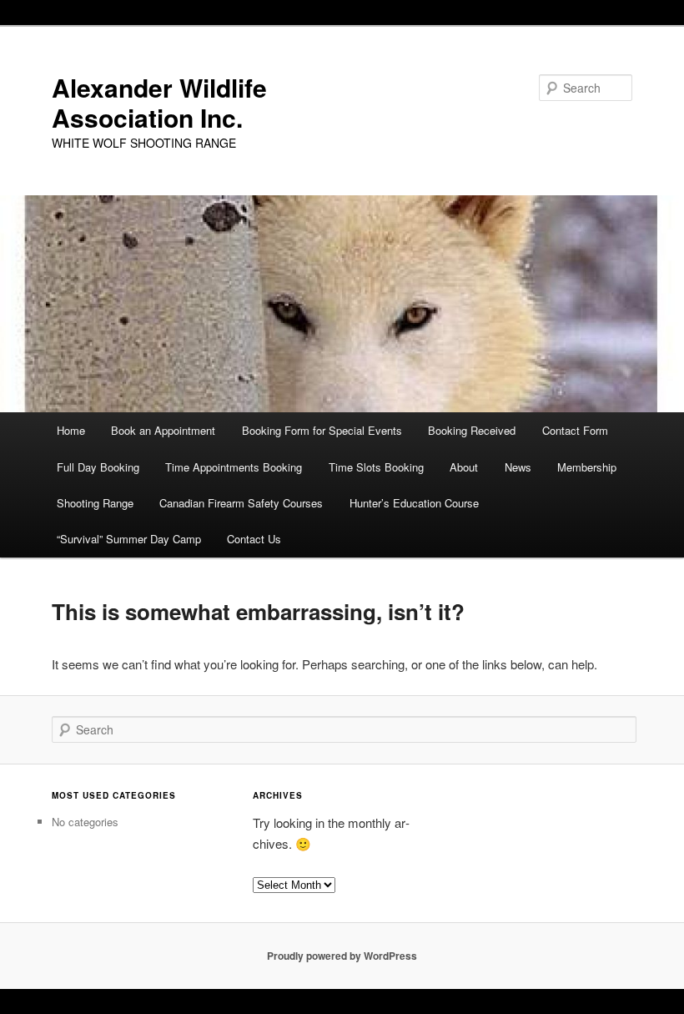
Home (71, 430)
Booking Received (472, 430)
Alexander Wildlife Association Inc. (159, 102)
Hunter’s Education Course (414, 503)
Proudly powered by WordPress (342, 955)
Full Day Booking (98, 467)
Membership (586, 467)
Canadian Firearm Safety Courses (241, 503)
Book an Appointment (163, 430)
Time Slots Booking (376, 467)
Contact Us (254, 539)
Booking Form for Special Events (322, 430)
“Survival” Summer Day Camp (129, 539)
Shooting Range (95, 503)
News (518, 467)
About (464, 467)
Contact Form (575, 430)
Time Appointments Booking (233, 467)
